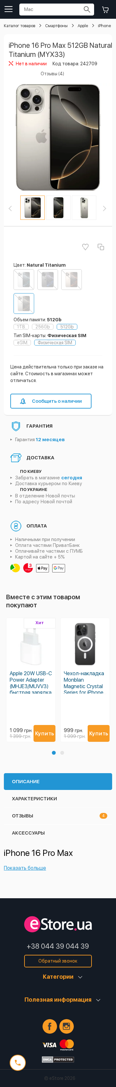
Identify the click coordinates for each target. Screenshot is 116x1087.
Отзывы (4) (52, 73)
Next (108, 208)
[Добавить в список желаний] (85, 247)
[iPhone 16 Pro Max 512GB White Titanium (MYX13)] (24, 279)
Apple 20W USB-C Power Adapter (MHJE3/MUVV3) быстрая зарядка (31, 683)
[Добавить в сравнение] (101, 247)
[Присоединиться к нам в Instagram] (66, 1026)
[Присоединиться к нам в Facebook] (50, 1026)
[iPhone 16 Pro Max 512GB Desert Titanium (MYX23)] (71, 279)
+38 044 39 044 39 (58, 946)
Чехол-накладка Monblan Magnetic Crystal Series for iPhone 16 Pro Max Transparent (84, 689)
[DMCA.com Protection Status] (58, 1059)
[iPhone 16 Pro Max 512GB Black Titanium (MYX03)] (47, 279)
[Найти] (87, 10)
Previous (15, 208)
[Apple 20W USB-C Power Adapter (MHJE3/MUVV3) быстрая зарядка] (31, 644)
